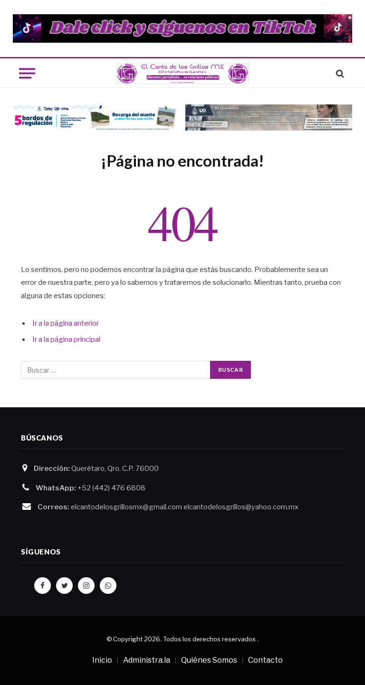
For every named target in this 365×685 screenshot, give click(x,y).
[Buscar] (339, 73)
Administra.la (146, 660)
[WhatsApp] (108, 585)
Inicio (102, 660)
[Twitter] (64, 585)
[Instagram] (86, 585)
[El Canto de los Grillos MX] (182, 73)
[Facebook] (42, 585)
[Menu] (27, 74)
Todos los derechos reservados (209, 639)
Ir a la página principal (66, 339)
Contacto (265, 660)
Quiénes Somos (209, 660)
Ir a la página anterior (65, 323)
